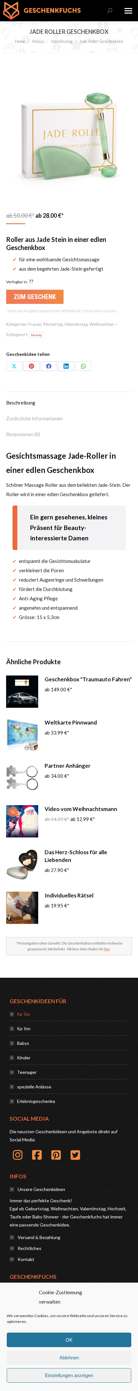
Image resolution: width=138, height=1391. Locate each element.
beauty (36, 335)
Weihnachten (102, 324)
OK (69, 1340)
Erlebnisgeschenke (36, 1101)
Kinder (23, 1057)
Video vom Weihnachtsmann (81, 809)
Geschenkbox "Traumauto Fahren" (88, 679)
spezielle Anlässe (34, 1086)
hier (107, 948)
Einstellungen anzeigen (69, 1375)
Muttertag (53, 324)
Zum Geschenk (35, 297)
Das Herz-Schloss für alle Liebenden (76, 856)
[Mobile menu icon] (128, 10)
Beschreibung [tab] (20, 402)
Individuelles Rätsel (69, 895)
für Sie (23, 1014)
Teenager (27, 1072)
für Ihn (23, 1028)
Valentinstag (76, 324)
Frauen (35, 324)
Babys (23, 1043)
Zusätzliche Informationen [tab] (34, 418)
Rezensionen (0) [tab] (23, 434)
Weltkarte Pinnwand (71, 722)
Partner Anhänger (68, 765)
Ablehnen (69, 1357)
